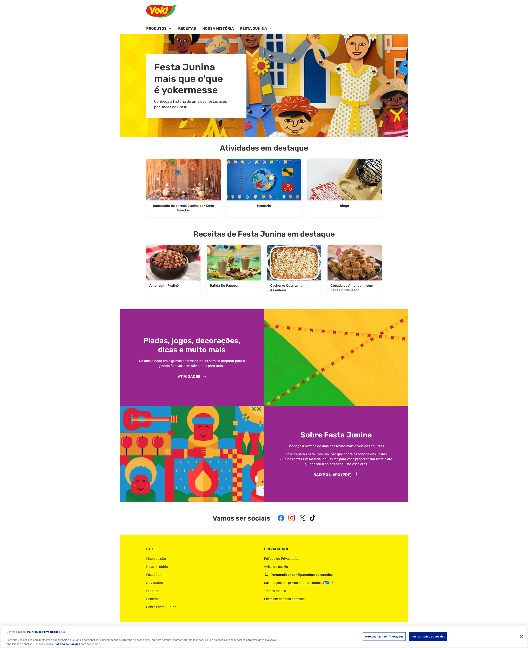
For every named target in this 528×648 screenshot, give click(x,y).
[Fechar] (521, 636)
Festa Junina (156, 575)
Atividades (189, 376)
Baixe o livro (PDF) (336, 474)
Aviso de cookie (276, 567)
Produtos (153, 591)
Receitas (152, 599)
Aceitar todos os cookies (428, 636)
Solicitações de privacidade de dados (298, 583)
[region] (264, 637)
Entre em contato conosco (284, 599)
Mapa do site (156, 559)
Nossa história (157, 567)
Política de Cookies (67, 643)
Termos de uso (275, 591)
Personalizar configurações (384, 636)
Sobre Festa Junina (161, 607)
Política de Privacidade (281, 559)
